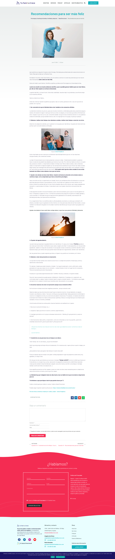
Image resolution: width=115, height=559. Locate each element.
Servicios (53, 3)
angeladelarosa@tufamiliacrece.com (54, 538)
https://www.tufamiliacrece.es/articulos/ (64, 388)
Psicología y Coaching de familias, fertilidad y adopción (44, 18)
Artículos (67, 3)
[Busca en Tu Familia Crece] (84, 2)
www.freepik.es (59, 151)
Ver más (74, 498)
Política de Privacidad (39, 500)
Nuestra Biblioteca (77, 3)
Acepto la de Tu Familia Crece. (42, 500)
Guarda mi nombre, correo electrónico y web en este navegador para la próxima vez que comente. (55, 431)
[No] (113, 555)
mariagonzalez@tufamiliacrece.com (54, 544)
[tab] (80, 498)
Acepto (52, 557)
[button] (93, 3)
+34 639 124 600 (51, 546)
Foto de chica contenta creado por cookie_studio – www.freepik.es (47, 391)
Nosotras (46, 3)
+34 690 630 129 (51, 540)
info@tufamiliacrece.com (51, 532)
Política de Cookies (60, 557)
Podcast (60, 3)
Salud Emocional (63, 18)
